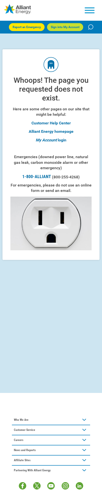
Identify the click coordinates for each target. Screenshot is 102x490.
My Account (46, 140)
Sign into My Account (65, 27)
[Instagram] (65, 486)
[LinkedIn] (79, 486)
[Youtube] (51, 486)
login (62, 140)
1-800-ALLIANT (51, 176)
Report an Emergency (27, 27)
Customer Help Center (51, 123)
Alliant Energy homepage (51, 131)
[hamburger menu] (89, 10)
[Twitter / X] (37, 486)
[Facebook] (22, 486)
